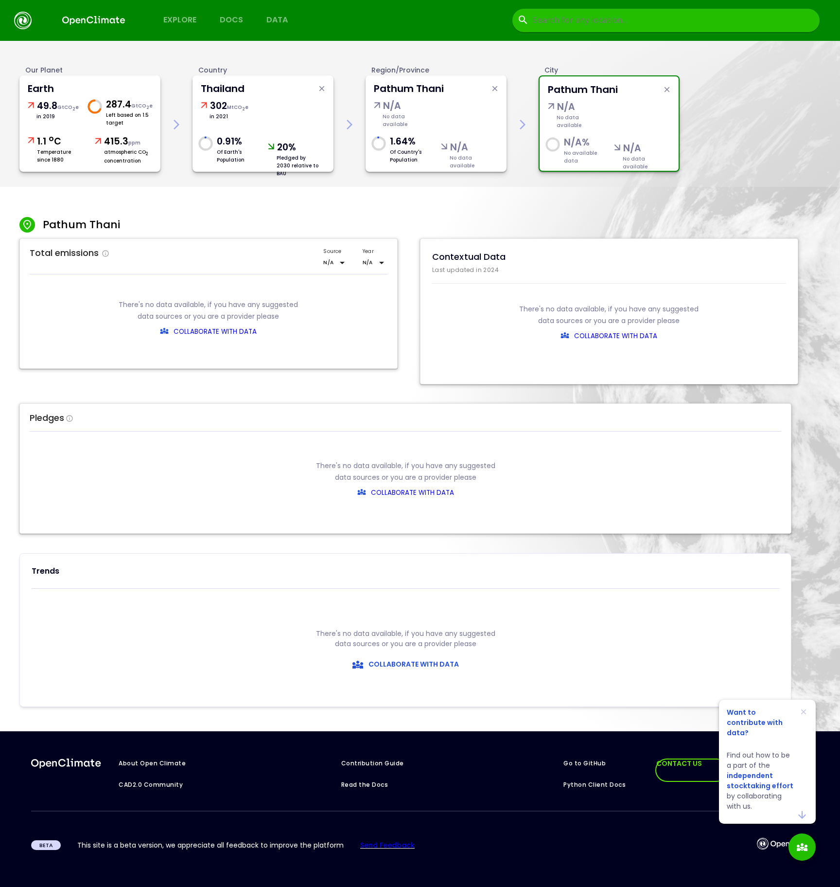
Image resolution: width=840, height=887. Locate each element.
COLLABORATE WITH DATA (215, 331)
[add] (802, 847)
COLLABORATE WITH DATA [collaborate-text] (412, 492)
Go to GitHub (584, 763)
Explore (179, 19)
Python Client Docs (594, 784)
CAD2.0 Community (151, 784)
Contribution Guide (372, 763)
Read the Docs (364, 784)
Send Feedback (387, 845)
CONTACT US (679, 763)
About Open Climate (152, 763)
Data (277, 19)
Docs (231, 19)
